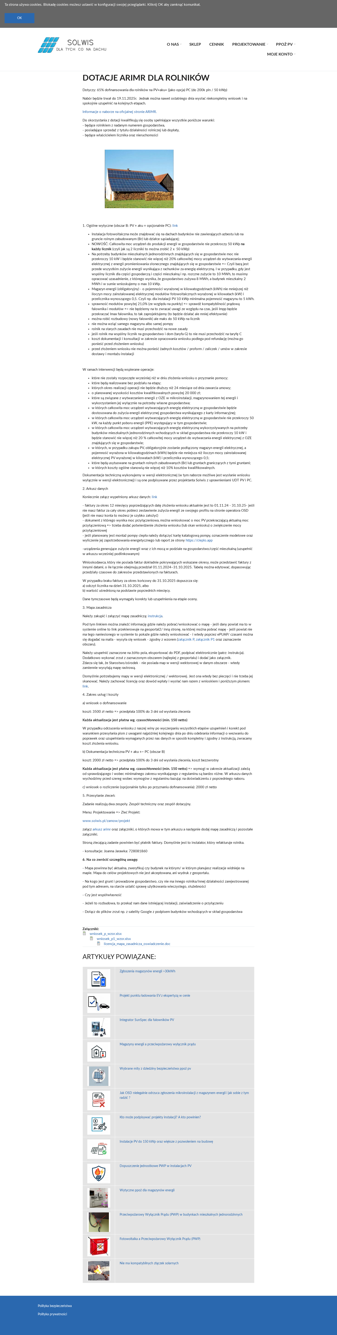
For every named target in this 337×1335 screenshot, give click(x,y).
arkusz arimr (102, 829)
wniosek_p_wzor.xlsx (106, 934)
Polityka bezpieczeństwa (55, 1306)
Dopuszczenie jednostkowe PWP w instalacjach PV (155, 1166)
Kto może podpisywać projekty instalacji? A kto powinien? (160, 1117)
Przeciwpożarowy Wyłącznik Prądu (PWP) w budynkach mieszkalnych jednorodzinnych (181, 1214)
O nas (173, 45)
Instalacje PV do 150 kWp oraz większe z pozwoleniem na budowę (166, 1141)
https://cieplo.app (199, 540)
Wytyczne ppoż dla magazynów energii (147, 1190)
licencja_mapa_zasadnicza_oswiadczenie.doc (137, 944)
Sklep (195, 44)
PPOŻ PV (285, 45)
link (175, 225)
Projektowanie (249, 45)
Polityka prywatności (52, 1314)
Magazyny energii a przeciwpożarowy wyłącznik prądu (158, 1044)
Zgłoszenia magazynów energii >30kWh (147, 971)
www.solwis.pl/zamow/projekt (106, 821)
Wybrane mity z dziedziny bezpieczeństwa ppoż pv (155, 1068)
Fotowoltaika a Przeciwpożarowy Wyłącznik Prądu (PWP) (160, 1239)
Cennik (216, 44)
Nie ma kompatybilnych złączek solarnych (149, 1263)
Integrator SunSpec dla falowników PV (147, 1020)
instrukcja (155, 616)
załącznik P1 (205, 639)
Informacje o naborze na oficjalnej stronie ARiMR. (120, 112)
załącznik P (186, 639)
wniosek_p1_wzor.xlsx (114, 939)
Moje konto (280, 54)
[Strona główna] (72, 45)
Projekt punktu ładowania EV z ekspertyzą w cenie (155, 995)
